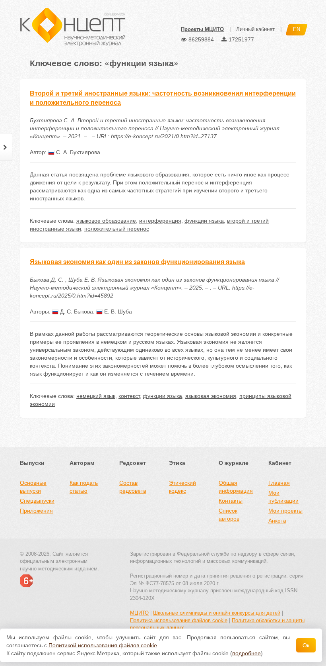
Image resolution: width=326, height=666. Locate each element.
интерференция (160, 220)
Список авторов (229, 514)
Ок (306, 645)
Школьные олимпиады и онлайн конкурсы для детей (216, 613)
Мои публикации (283, 497)
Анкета (277, 520)
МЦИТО (139, 613)
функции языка (204, 220)
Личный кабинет (255, 29)
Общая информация (236, 487)
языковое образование (106, 220)
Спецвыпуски (37, 501)
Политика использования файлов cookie (178, 620)
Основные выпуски (33, 487)
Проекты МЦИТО (202, 29)
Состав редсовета (132, 487)
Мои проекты (285, 510)
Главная (279, 483)
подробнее (246, 653)
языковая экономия (210, 396)
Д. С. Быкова (75, 311)
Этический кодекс (182, 487)
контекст (129, 396)
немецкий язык (95, 396)
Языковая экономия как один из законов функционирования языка (137, 262)
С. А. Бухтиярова (77, 152)
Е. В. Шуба (117, 311)
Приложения (36, 510)
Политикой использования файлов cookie (103, 645)
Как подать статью (84, 487)
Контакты (231, 501)
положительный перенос (116, 228)
